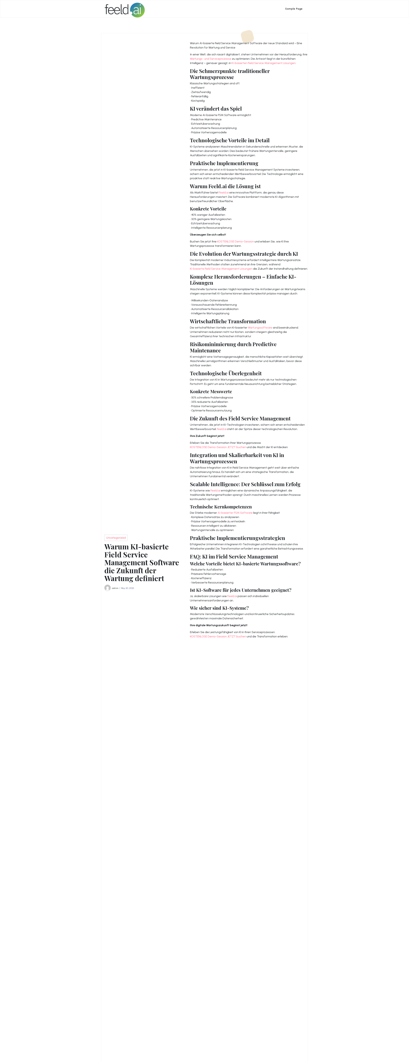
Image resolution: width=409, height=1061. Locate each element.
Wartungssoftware (260, 327)
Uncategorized (116, 537)
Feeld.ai (224, 192)
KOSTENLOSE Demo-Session (235, 241)
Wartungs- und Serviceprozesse (210, 58)
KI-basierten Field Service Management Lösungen (264, 63)
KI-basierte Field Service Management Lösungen (221, 268)
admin (115, 588)
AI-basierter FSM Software (235, 512)
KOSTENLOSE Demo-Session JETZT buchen (218, 447)
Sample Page (294, 8)
